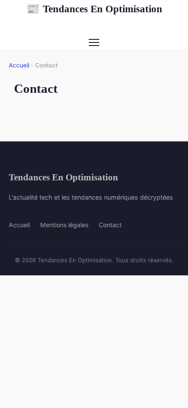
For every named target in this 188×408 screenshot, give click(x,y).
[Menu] (94, 42)
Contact (110, 225)
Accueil (19, 65)
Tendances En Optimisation (94, 8)
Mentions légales (64, 225)
